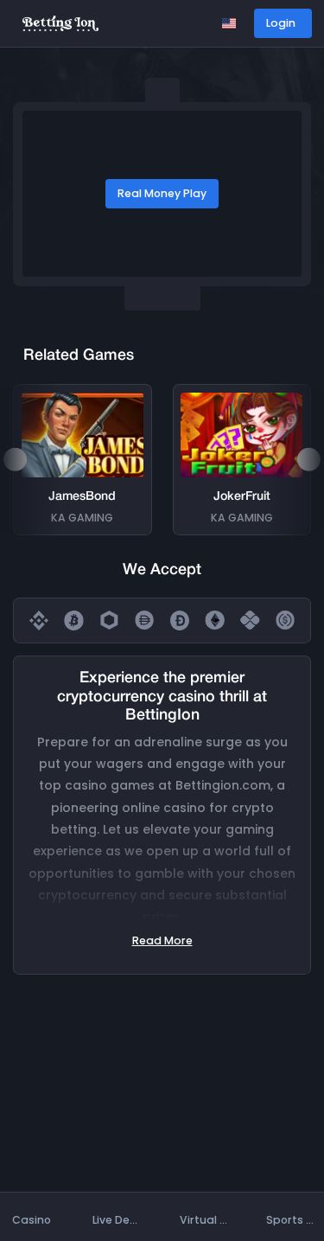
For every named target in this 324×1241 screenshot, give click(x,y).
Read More (162, 940)
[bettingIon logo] (60, 22)
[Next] (308, 459)
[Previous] (14, 459)
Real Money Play (162, 193)
